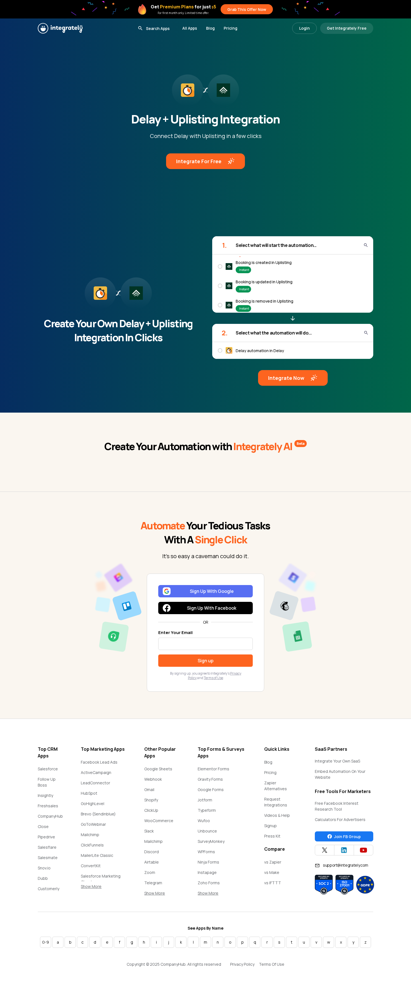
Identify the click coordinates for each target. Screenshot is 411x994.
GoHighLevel (92, 803)
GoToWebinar (93, 824)
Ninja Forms (208, 862)
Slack (149, 831)
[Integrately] (60, 28)
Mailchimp (90, 834)
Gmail (149, 789)
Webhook (153, 779)
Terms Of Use (271, 964)
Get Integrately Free (347, 28)
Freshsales (48, 805)
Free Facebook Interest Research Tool (336, 806)
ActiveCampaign (96, 772)
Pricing (230, 28)
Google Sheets (158, 768)
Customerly (48, 888)
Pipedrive (46, 836)
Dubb (43, 878)
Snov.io (44, 868)
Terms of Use (213, 677)
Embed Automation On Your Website (340, 774)
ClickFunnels (92, 845)
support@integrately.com (345, 865)
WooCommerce (158, 820)
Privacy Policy (242, 964)
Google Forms (211, 789)
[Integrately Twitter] (324, 850)
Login (304, 28)
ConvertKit (91, 865)
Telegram (153, 882)
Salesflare (47, 847)
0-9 (45, 942)
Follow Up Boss (47, 782)
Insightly (45, 795)
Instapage (207, 872)
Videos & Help (277, 815)
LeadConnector (95, 782)
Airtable (151, 862)
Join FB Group (347, 836)
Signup (270, 825)
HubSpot (89, 793)
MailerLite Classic (97, 855)
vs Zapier (272, 862)
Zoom (149, 872)
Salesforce (48, 768)
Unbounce (207, 831)
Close (43, 826)
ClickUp (151, 810)
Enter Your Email (175, 632)
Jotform (205, 800)
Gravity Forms (210, 779)
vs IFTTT (272, 882)
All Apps (189, 28)
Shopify (151, 800)
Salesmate (48, 857)
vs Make (271, 872)
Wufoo (204, 820)
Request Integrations (275, 802)
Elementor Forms (213, 768)
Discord (151, 851)
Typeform (207, 810)
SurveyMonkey (211, 841)
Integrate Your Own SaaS (337, 761)
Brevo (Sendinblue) (98, 814)
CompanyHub (50, 816)
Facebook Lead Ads (99, 762)
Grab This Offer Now (246, 9)
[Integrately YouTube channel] (363, 850)
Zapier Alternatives (275, 785)
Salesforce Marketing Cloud (101, 879)
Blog (210, 28)
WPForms (206, 851)
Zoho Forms (209, 882)
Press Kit (272, 836)
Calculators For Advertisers (340, 819)
